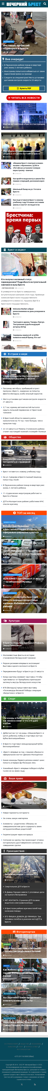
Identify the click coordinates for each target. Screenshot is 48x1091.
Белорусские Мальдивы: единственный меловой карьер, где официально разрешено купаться (22, 529)
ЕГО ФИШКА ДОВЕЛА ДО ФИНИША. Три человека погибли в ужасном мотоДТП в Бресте (23, 919)
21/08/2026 (17, 184)
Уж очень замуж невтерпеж (15, 818)
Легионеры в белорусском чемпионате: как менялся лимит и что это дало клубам (23, 720)
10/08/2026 (7, 536)
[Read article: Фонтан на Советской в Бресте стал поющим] (24, 119)
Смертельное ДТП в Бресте (17, 886)
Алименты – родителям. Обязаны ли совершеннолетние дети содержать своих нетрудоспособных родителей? (22, 826)
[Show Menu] (3, 4)
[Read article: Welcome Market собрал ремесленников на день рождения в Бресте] (6, 311)
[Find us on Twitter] (22, 1084)
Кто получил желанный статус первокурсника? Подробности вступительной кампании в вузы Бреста (23, 282)
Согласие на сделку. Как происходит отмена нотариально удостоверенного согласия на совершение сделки (23, 842)
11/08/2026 (7, 648)
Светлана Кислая (8, 288)
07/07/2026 (7, 1029)
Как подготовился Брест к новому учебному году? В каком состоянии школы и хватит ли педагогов (28, 202)
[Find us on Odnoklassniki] (18, 1084)
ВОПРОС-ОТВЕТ (32, 1047)
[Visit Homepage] (24, 4)
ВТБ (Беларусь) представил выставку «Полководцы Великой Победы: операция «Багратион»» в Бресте (22, 690)
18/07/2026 (7, 1004)
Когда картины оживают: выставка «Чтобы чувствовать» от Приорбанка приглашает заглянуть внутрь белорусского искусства (22, 679)
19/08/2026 (7, 610)
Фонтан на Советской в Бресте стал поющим (24, 124)
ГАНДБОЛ (7, 944)
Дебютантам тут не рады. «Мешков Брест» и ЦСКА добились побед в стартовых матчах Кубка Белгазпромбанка (23, 735)
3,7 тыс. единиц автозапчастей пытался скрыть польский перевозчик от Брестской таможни (22, 410)
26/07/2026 (7, 955)
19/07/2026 (7, 980)
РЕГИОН (6, 965)
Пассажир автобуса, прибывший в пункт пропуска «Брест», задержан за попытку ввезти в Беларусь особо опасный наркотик (22, 391)
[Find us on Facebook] (12, 1084)
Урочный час (8, 41)
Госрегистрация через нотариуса (18, 834)
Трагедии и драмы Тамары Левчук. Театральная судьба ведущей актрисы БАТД (29, 324)
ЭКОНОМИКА (36, 1044)
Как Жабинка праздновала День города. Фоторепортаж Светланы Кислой (21, 972)
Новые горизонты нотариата (16, 813)
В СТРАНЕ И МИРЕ (11, 1044)
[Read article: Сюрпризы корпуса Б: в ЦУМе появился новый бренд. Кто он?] (6, 337)
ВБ (4, 52)
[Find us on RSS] (35, 1084)
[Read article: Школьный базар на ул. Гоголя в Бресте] (6, 191)
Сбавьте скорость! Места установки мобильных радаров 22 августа (21, 377)
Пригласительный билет (12, 574)
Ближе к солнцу (9, 522)
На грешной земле (10, 543)
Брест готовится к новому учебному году (21, 472)
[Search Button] (44, 4)
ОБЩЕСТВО (24, 1044)
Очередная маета (10, 593)
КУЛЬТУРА (12, 1047)
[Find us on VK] (15, 1084)
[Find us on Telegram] (25, 1084)
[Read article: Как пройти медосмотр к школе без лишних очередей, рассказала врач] (6, 181)
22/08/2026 (11, 52)
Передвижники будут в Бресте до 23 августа (23, 671)
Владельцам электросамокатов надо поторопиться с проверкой (22, 460)
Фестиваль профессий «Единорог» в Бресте (16, 47)
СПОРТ (21, 1047)
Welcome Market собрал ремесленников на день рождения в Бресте (29, 311)
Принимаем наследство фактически (21, 803)
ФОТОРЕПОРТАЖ (9, 993)
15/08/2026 (7, 561)
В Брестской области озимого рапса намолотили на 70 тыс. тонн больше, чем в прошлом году (22, 420)
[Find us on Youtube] (32, 1084)
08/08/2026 (17, 340)
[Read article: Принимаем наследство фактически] (24, 798)
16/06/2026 (7, 806)
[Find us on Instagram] (28, 1084)
